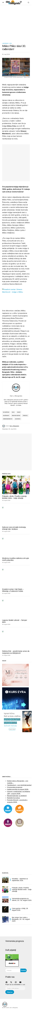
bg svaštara (6, 412)
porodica (25, 415)
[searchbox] (12, 970)
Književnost (6, 43)
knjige (18, 412)
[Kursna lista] (15, 675)
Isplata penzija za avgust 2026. (18, 789)
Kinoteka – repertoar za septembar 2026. (20, 879)
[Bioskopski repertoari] (8, 809)
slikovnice (17, 418)
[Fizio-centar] (17, 721)
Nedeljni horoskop (13, 798)
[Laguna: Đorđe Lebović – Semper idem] (16, 609)
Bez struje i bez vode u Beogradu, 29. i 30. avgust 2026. (21, 919)
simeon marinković (7, 418)
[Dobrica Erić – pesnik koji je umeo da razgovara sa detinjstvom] (16, 640)
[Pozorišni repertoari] (19, 809)
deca (13, 412)
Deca (10, 43)
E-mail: (23, 984)
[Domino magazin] (12, 963)
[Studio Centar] (12, 957)
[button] (3, 2)
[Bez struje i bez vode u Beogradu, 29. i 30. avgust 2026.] (5, 919)
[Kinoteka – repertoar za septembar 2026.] (5, 879)
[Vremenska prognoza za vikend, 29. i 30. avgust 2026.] (5, 899)
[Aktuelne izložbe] (19, 823)
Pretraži (23, 970)
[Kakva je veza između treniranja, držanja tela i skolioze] (16, 516)
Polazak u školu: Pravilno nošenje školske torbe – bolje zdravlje (21, 889)
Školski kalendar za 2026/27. (17, 796)
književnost (6, 415)
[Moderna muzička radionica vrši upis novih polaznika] (16, 547)
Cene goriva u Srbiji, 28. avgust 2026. (20, 909)
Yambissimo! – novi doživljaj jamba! (19, 785)
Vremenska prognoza (14, 787)
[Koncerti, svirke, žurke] (8, 823)
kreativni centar (16, 415)
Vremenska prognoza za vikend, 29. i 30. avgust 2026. (22, 899)
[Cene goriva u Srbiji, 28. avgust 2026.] (5, 909)
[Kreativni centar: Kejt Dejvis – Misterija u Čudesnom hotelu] (16, 578)
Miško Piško (11, 126)
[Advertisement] (16, 22)
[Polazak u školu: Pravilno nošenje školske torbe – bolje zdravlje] (16, 485)
